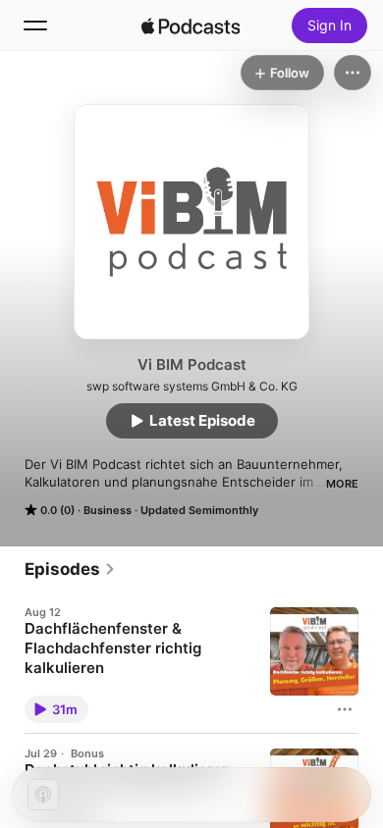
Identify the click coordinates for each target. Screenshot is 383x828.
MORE (342, 484)
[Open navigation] (35, 25)
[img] (190, 25)
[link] (70, 569)
